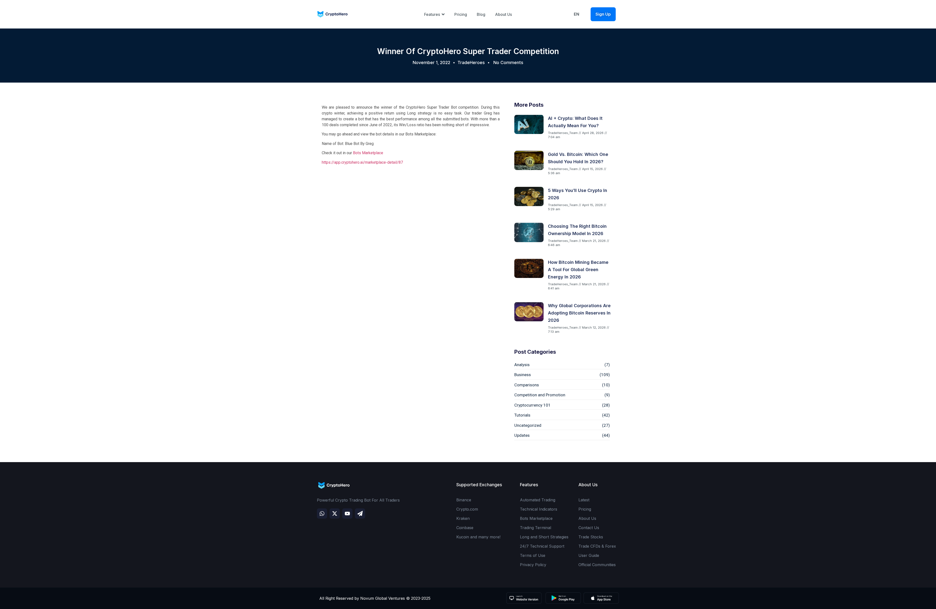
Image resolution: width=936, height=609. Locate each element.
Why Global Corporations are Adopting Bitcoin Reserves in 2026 (579, 313)
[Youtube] (347, 513)
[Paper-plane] (360, 513)
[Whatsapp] (322, 513)
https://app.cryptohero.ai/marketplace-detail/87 (362, 162)
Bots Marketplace (368, 153)
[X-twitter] (335, 513)
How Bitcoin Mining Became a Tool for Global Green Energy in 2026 (578, 269)
